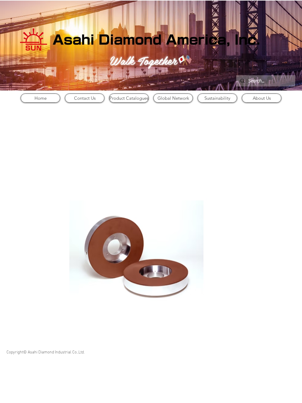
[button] (136, 254)
